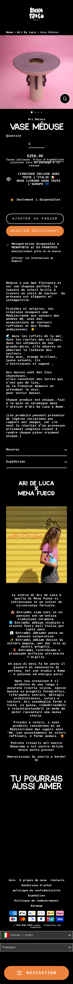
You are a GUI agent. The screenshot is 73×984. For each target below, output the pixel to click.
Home (9, 32)
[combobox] (36, 935)
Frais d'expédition (48, 159)
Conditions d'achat (36, 885)
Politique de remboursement (36, 900)
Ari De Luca (26, 32)
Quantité (13, 136)
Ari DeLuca (36, 119)
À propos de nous (33, 880)
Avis (12, 880)
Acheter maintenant (35, 231)
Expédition (15, 462)
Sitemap (37, 905)
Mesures (12, 449)
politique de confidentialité (36, 890)
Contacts (57, 880)
